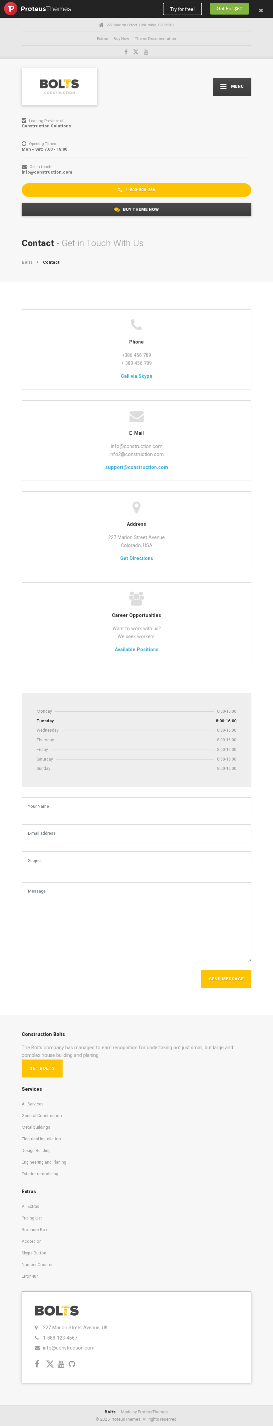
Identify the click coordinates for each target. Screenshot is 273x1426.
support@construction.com (136, 467)
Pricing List (32, 1217)
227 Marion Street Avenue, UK (75, 1327)
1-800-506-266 (140, 189)
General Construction (42, 1115)
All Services (33, 1103)
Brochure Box (34, 1229)
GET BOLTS (42, 1068)
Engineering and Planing (44, 1162)
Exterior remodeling (40, 1173)
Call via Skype (136, 376)
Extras (102, 38)
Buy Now (121, 38)
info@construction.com (69, 1348)
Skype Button (34, 1252)
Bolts (110, 1411)
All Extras (30, 1206)
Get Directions (136, 558)
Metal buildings (36, 1127)
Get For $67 (229, 8)
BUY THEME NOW (140, 209)
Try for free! (182, 9)
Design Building (36, 1150)
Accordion (32, 1241)
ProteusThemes (37, 8)
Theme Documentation (155, 38)
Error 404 (30, 1276)
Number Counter (37, 1264)
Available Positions (136, 649)
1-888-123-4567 (60, 1338)
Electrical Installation (41, 1138)
